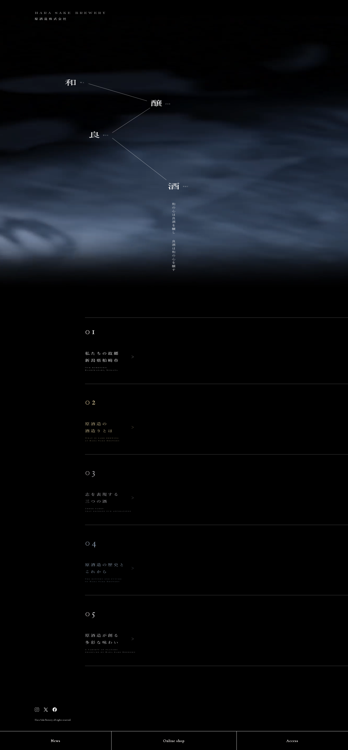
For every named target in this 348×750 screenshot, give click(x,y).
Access (292, 740)
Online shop (174, 740)
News (55, 740)
